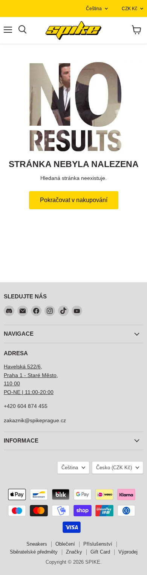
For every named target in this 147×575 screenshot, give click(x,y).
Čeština (94, 8)
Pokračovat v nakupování (73, 200)
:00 (50, 392)
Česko (114, 467)
